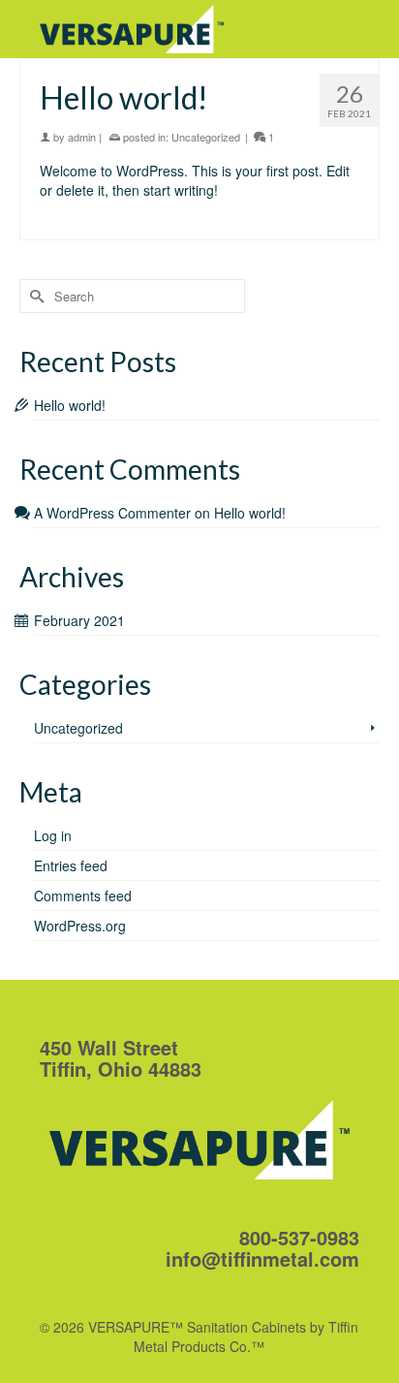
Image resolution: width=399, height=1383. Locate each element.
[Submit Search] (33, 296)
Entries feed (70, 865)
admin (82, 136)
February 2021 (79, 620)
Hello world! (70, 405)
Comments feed (83, 895)
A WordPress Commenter (112, 512)
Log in (53, 835)
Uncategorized (205, 136)
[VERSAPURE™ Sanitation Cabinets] (156, 29)
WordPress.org (80, 925)
